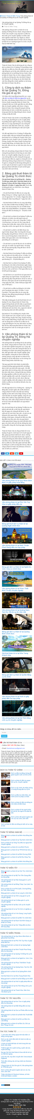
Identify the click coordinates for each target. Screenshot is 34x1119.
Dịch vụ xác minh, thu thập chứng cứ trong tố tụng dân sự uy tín (22, 788)
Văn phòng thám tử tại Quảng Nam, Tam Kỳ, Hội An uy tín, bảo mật (16, 611)
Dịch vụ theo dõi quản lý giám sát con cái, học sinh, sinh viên (21, 817)
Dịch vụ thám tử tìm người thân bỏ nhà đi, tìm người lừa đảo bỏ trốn (21, 811)
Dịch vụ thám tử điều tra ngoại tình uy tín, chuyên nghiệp (20, 781)
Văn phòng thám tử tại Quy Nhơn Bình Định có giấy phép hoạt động (17, 481)
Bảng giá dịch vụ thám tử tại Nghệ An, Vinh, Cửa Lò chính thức (16, 568)
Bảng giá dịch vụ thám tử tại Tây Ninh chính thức (16, 840)
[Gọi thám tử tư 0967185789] (29, 559)
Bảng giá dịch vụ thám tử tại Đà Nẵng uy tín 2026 (17, 978)
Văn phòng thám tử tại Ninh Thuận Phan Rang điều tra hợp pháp (15, 546)
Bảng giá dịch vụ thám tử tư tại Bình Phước (15, 847)
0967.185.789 (11, 745)
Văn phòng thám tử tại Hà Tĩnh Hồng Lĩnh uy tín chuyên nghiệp (16, 719)
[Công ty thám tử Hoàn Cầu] (17, 6)
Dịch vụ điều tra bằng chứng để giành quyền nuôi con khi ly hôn (21, 774)
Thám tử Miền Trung (13, 16)
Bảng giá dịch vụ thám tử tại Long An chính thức (16, 893)
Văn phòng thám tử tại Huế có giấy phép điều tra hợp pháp (15, 697)
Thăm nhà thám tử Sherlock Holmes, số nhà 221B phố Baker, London (15, 1075)
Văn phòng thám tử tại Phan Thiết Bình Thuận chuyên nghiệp (15, 589)
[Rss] (17, 1116)
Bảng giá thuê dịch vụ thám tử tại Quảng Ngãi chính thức (15, 525)
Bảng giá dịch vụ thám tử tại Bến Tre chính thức (16, 918)
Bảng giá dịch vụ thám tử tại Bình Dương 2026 (16, 854)
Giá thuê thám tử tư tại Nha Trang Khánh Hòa (15, 976)
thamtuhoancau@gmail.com (16, 748)
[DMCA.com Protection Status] (5, 1085)
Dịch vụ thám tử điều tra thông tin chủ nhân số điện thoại (21, 803)
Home (4, 16)
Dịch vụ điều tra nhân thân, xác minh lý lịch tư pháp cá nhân (21, 795)
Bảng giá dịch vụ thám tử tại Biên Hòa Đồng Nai (16, 861)
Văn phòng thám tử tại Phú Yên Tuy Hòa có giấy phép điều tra (16, 503)
